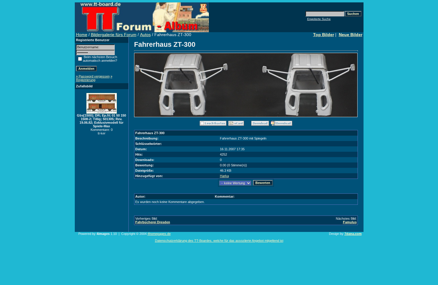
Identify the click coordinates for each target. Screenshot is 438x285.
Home (81, 34)
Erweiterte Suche (319, 19)
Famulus (350, 222)
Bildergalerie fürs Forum (113, 34)
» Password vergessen (93, 76)
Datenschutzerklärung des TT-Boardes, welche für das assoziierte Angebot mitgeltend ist (219, 240)
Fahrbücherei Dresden (152, 222)
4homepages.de (159, 234)
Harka (224, 176)
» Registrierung (94, 78)
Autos (145, 34)
